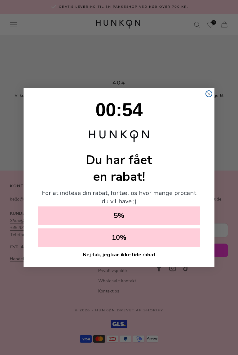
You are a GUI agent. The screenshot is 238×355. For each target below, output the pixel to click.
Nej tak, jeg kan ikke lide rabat (119, 254)
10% (119, 237)
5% (119, 215)
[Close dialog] (209, 94)
